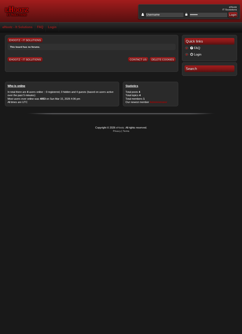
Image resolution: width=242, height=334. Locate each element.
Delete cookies (162, 59)
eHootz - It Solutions (17, 27)
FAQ (40, 27)
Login (52, 27)
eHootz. (120, 127)
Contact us (138, 59)
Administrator (158, 102)
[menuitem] (210, 48)
